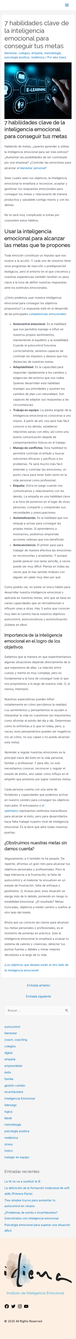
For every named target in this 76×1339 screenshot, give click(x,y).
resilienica (38, 57)
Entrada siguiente (38, 996)
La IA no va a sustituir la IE (22, 1181)
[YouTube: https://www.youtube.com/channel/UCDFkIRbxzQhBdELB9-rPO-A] (26, 1308)
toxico (8, 1150)
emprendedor (13, 1065)
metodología (52, 53)
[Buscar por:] (38, 1010)
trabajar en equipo (16, 1157)
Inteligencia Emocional (19, 1098)
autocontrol (12, 1026)
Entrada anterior (38, 985)
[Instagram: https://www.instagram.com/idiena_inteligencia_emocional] (19, 1308)
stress (8, 1144)
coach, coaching (15, 1039)
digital (8, 1053)
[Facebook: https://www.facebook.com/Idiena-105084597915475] (6, 1308)
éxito (7, 1072)
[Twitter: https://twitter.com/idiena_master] (13, 1308)
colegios (24, 53)
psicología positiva (16, 57)
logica (8, 1111)
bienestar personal (32, 168)
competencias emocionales (47, 314)
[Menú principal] (67, 5)
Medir (8, 1118)
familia (8, 1079)
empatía (36, 53)
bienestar (10, 53)
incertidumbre (13, 1092)
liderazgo (10, 1105)
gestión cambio (14, 1085)
